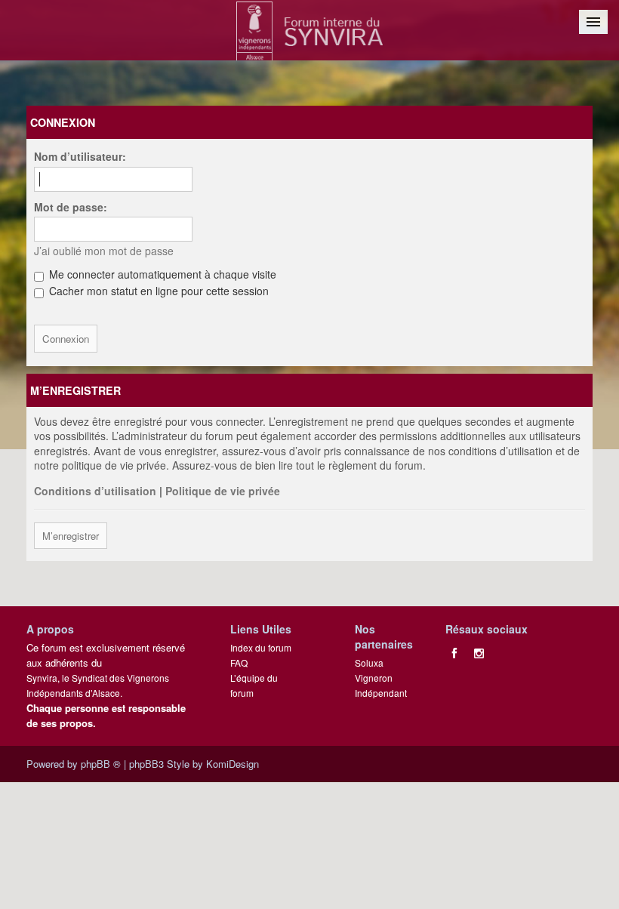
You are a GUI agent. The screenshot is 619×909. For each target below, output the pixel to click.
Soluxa (369, 662)
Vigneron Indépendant (381, 685)
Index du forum (260, 647)
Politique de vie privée (222, 490)
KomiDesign (232, 763)
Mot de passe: (70, 206)
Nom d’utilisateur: (80, 156)
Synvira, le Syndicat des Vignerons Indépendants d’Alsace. (97, 685)
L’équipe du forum (254, 685)
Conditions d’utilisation (95, 490)
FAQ (239, 662)
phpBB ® (101, 763)
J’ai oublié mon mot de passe (104, 250)
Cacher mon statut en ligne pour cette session (157, 290)
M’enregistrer (70, 535)
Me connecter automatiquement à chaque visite (161, 274)
